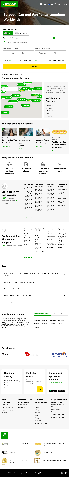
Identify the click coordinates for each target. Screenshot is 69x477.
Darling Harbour (51, 111)
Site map (16, 473)
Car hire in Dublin (45, 320)
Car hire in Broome (37, 323)
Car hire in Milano (37, 320)
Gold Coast (50, 116)
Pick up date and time (10, 49)
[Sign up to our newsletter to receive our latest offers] (40, 389)
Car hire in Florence (53, 320)
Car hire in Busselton (61, 320)
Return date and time (42, 49)
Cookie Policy (35, 473)
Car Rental (4, 74)
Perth (48, 113)
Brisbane (49, 108)
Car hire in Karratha (37, 327)
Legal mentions (24, 473)
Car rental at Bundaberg (45, 323)
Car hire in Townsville (53, 323)
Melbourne (50, 105)
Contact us (43, 473)
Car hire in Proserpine (61, 323)
